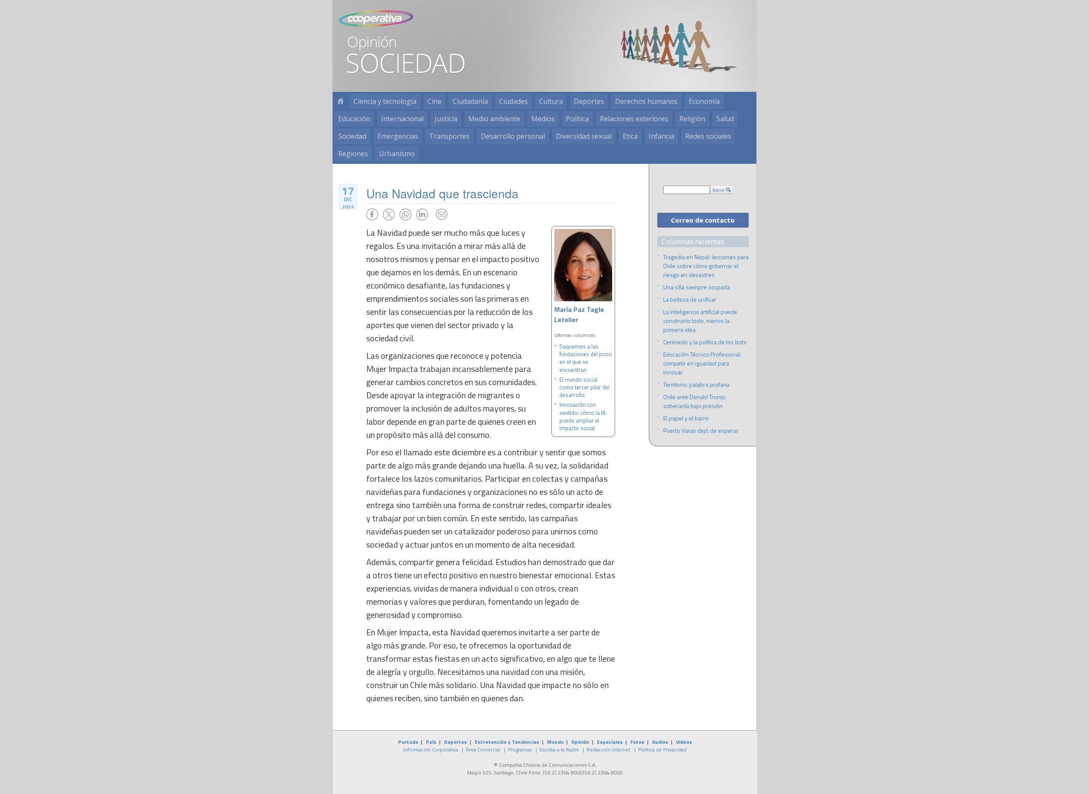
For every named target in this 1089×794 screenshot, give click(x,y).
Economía (704, 101)
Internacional (402, 118)
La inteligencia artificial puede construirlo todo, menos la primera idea (700, 320)
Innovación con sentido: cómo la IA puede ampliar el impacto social (582, 416)
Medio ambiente (494, 118)
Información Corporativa (430, 749)
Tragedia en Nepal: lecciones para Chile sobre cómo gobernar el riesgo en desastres (706, 265)
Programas (520, 749)
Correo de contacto (703, 220)
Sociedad (352, 136)
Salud (725, 118)
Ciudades (513, 101)
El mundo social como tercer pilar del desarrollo (584, 387)
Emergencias (397, 136)
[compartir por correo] (442, 214)
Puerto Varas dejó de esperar (700, 430)
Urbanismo (397, 153)
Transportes (449, 136)
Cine (435, 101)
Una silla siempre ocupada (696, 287)
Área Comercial (483, 749)
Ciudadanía (470, 101)
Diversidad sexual (584, 136)
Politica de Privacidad (662, 749)
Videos (684, 742)
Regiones (353, 153)
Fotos (637, 742)
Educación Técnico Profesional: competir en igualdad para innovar (702, 363)
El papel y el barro (686, 418)
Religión (692, 118)
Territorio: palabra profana (696, 384)
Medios (543, 118)
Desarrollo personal (513, 136)
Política (577, 118)
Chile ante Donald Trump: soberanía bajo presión (694, 401)
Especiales (610, 742)
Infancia (661, 136)
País (431, 742)
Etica (630, 136)
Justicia (446, 118)
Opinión (580, 742)
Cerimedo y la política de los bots (705, 341)
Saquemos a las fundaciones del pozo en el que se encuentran (585, 358)
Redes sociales (708, 136)
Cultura (551, 101)
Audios (660, 742)
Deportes (589, 101)
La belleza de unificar (689, 299)
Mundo (555, 742)
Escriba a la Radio (559, 749)
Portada (408, 742)
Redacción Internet (608, 749)
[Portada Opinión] (340, 101)
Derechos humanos (646, 101)
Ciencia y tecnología (384, 101)
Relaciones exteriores (634, 118)
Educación (354, 118)
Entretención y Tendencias (507, 742)
